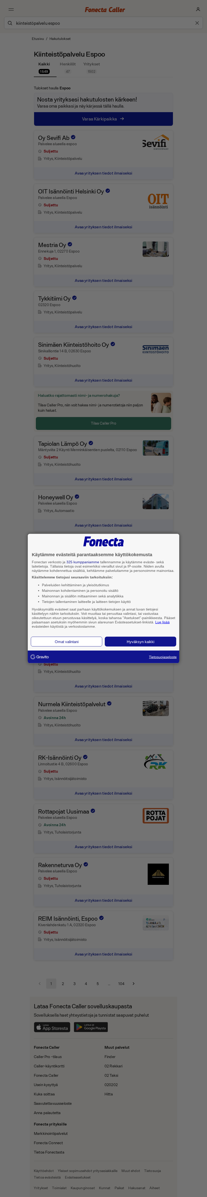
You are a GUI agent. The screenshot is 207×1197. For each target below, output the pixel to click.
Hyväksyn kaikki (140, 642)
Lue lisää (162, 622)
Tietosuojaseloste (163, 657)
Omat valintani (67, 642)
